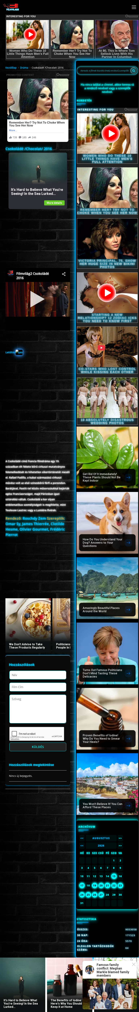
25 (88, 894)
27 (101, 894)
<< (82, 838)
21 (107, 885)
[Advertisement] (37, 234)
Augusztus (101, 838)
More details (54, 202)
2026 (101, 845)
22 (114, 885)
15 (114, 876)
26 (94, 894)
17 (82, 885)
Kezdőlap (11, 67)
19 (94, 885)
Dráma (24, 67)
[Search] (133, 71)
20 (101, 885)
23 (120, 885)
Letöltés (10, 352)
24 (82, 894)
